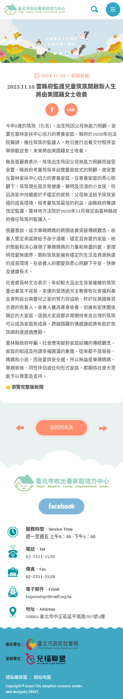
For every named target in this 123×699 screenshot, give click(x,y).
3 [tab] (68, 53)
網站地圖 (42, 677)
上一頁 (21, 428)
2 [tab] (62, 53)
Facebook (52, 109)
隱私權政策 (16, 677)
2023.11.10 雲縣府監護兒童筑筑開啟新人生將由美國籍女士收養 (34, 9)
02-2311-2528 (40, 556)
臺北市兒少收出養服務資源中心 (61, 483)
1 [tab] (55, 53)
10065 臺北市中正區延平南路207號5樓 (65, 616)
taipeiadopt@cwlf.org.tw (49, 596)
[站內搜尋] (94, 9)
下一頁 (101, 428)
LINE (71, 109)
